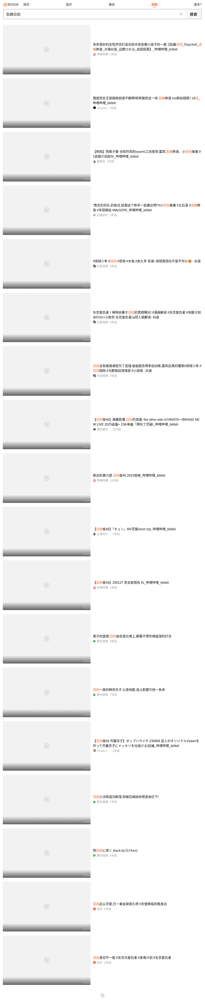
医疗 (69, 4)
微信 (112, 4)
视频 (154, 4)
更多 (197, 4)
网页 (26, 4)
